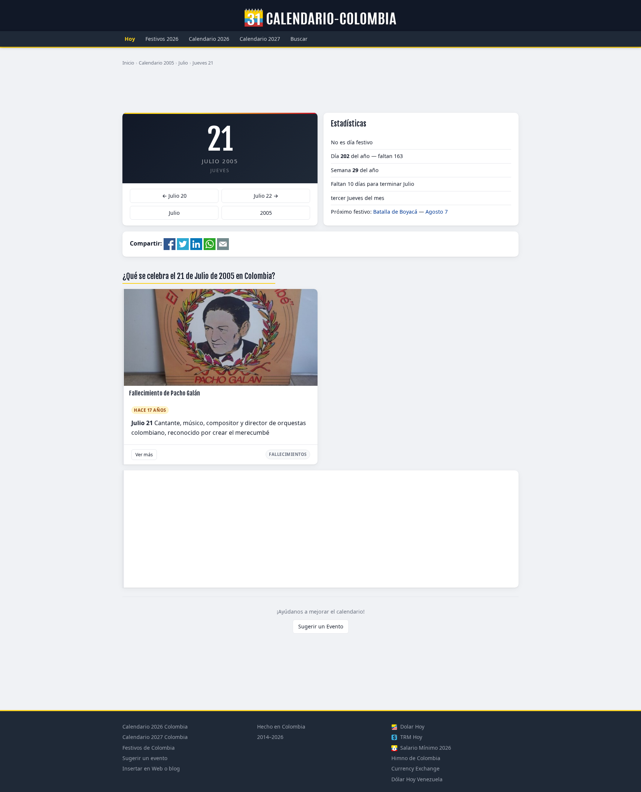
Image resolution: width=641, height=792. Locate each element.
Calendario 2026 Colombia (155, 726)
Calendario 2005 (156, 62)
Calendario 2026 (209, 38)
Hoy (130, 38)
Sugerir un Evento (320, 626)
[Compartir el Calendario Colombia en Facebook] (169, 243)
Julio (183, 62)
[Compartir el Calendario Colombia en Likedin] (196, 243)
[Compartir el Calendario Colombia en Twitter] (183, 243)
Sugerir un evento (144, 758)
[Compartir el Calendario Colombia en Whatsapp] (210, 243)
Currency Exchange (415, 768)
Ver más (144, 454)
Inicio (128, 62)
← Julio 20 (174, 195)
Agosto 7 (436, 211)
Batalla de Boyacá (395, 211)
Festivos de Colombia (148, 747)
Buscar (299, 38)
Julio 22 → (266, 195)
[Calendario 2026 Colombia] (320, 18)
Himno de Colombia (415, 758)
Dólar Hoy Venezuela (417, 779)
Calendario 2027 (260, 38)
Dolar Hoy (411, 726)
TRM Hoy (410, 736)
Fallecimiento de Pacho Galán (164, 393)
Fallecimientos (288, 454)
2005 (266, 212)
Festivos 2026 (161, 38)
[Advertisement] (320, 92)
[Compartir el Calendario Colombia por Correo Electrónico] (223, 243)
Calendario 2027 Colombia (155, 736)
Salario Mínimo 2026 (425, 747)
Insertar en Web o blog (151, 768)
